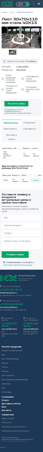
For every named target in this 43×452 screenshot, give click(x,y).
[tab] (13, 52)
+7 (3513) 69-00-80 (11, 304)
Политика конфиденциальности (14, 441)
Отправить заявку (15, 254)
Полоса (5, 367)
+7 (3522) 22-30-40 (9, 324)
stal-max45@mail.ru (9, 329)
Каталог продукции (12, 347)
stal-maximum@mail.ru (8, 307)
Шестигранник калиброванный (15, 380)
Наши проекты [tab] (10, 129)
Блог (4, 407)
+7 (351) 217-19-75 (11, 289)
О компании (8, 397)
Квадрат (5, 363)
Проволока (6, 384)
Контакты (6, 410)
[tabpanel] (21, 37)
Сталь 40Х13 (22, 66)
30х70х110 (21, 70)
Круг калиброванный (10, 359)
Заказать (36, 180)
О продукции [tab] (29, 122)
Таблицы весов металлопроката (15, 431)
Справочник (8, 414)
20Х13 (5, 180)
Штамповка (6, 392)
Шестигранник (8, 375)
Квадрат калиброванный (12, 350)
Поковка (5, 371)
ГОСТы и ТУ (6, 423)
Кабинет (3, 447)
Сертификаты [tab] (29, 129)
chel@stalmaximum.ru (12, 111)
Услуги (5, 400)
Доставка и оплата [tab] (11, 137)
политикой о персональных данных (17, 265)
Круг (3, 355)
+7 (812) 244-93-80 (31, 324)
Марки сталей (8, 418)
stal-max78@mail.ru (31, 329)
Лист (4, 388)
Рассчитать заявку (16, 104)
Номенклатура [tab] (10, 123)
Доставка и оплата (11, 403)
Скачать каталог (20, 4)
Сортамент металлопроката (14, 427)
